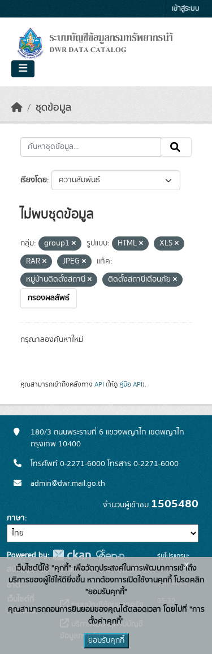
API (99, 384)
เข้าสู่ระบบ (186, 8)
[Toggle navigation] (22, 68)
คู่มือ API (130, 384)
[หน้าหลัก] (17, 107)
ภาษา (16, 518)
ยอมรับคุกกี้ (106, 640)
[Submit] (176, 147)
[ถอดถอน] (74, 243)
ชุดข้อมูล (53, 107)
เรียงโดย (33, 180)
